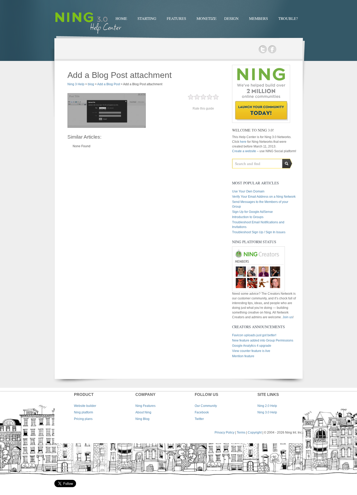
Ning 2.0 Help (267, 406)
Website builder (85, 406)
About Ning (143, 412)
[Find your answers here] (88, 34)
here (243, 142)
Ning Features (145, 406)
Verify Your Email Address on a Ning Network (264, 196)
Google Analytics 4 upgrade (251, 346)
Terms (241, 432)
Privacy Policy (224, 432)
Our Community (206, 406)
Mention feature (243, 356)
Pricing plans (83, 419)
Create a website (244, 151)
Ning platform (83, 412)
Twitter (262, 49)
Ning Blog (142, 419)
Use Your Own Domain (248, 191)
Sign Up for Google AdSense (252, 212)
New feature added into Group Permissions (262, 340)
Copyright (255, 432)
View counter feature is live (251, 351)
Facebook (272, 49)
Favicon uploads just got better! (254, 335)
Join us (288, 317)
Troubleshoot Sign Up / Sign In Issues (258, 232)
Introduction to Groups (247, 217)
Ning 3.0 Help (267, 412)
